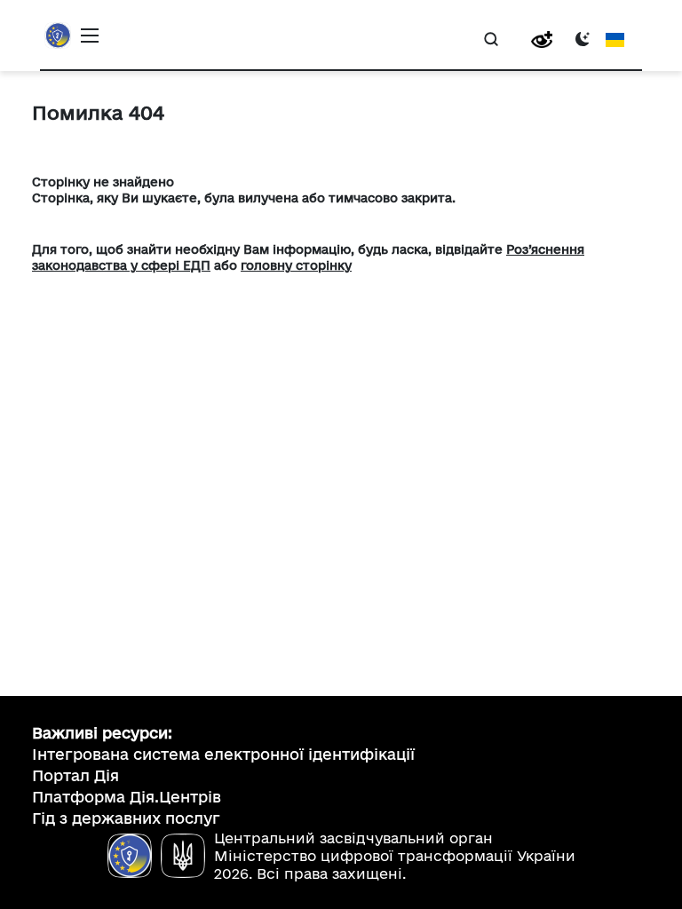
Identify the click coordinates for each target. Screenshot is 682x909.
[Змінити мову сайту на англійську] (615, 39)
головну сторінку (296, 265)
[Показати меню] (89, 35)
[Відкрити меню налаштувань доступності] (542, 39)
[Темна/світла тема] (582, 38)
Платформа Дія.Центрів (126, 796)
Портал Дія (75, 775)
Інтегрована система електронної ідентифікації (223, 754)
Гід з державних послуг (126, 818)
